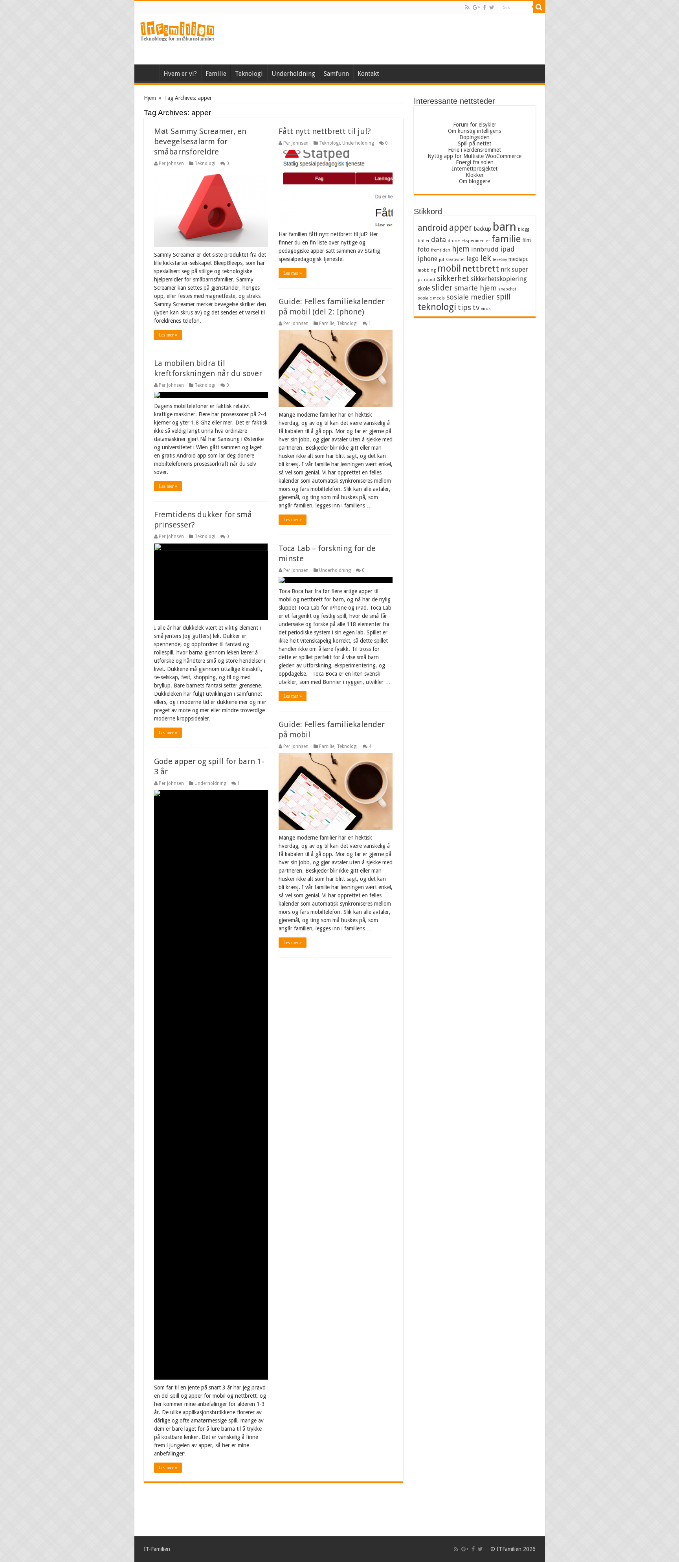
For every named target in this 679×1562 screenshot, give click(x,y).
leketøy (500, 259)
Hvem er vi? (180, 73)
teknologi (437, 306)
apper (460, 227)
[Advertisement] (396, 39)
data (438, 239)
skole (424, 288)
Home (394, 72)
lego (472, 259)
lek (485, 258)
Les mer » (168, 335)
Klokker (475, 175)
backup (482, 229)
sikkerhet (453, 278)
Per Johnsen (171, 163)
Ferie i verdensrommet (474, 150)
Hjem (148, 72)
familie (506, 238)
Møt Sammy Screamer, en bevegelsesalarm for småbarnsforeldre (200, 141)
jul (441, 259)
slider (442, 287)
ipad (507, 249)
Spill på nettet (474, 143)
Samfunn (336, 73)
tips (464, 307)
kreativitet (455, 259)
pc (420, 279)
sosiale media (431, 298)
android (433, 228)
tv (476, 307)
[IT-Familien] (177, 31)
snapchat (507, 289)
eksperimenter (475, 240)
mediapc (518, 259)
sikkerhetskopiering (499, 279)
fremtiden (440, 250)
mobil (449, 268)
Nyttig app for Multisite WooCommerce (474, 156)
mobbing (427, 270)
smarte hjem (475, 288)
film (526, 240)
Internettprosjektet (474, 168)
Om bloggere (474, 181)
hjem (461, 249)
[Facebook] (484, 7)
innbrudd (485, 249)
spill (503, 296)
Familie (216, 73)
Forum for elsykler (474, 124)
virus (486, 308)
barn (504, 226)
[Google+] (476, 7)
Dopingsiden (474, 137)
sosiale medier (470, 297)
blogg (523, 229)
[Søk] (539, 7)
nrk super (514, 269)
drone (454, 240)
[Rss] (467, 7)
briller (423, 240)
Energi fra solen (475, 162)
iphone (427, 259)
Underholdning (293, 73)
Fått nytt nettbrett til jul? (325, 131)
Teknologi (249, 73)
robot (429, 279)
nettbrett (480, 269)
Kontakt (368, 73)
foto (423, 249)
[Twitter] (491, 7)
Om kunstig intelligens (474, 131)
